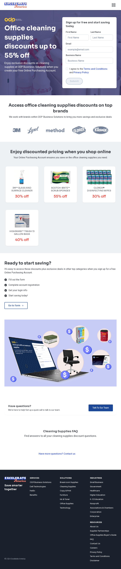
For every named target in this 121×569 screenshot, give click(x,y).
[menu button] (114, 5)
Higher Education (97, 495)
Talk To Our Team (101, 408)
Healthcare (95, 491)
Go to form (14, 305)
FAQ (92, 539)
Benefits (33, 495)
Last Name (96, 32)
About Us (94, 526)
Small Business (96, 482)
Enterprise (94, 516)
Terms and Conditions (95, 68)
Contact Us (95, 543)
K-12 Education (96, 499)
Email (68, 44)
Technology (65, 508)
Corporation (95, 512)
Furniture (64, 495)
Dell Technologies (38, 486)
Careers (93, 548)
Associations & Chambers (101, 508)
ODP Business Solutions (40, 482)
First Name (71, 32)
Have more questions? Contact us (57, 453)
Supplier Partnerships (99, 531)
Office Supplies (66, 503)
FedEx (32, 491)
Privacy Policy (81, 72)
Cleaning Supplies (68, 486)
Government (95, 486)
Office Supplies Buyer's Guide (103, 535)
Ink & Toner (65, 499)
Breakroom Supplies (69, 482)
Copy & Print (65, 491)
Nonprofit (94, 503)
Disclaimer (94, 560)
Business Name (73, 55)
